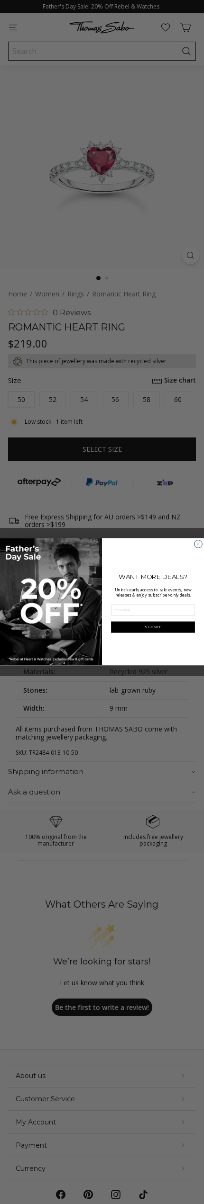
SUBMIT (153, 627)
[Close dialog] (198, 544)
